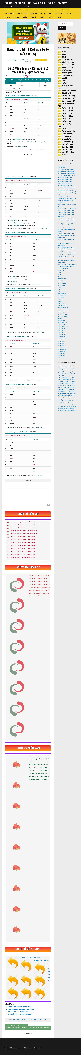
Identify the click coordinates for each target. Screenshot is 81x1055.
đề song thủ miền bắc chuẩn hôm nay (67, 193)
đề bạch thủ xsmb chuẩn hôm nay (66, 189)
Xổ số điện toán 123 (69, 90)
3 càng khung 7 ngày (63, 366)
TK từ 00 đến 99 (67, 134)
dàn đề (61, 393)
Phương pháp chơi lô (22, 13)
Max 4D (64, 81)
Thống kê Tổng (67, 128)
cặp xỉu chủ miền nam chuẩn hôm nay (67, 249)
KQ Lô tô (42, 17)
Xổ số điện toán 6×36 (63, 307)
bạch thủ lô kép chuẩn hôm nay (65, 196)
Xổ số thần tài (66, 93)
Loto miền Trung (67, 142)
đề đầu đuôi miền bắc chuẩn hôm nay (67, 191)
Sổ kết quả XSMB (68, 62)
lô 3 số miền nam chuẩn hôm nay (66, 255)
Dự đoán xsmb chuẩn (51, 10)
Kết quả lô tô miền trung (39, 1019)
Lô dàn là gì (65, 399)
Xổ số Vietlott (61, 297)
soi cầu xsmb (64, 406)
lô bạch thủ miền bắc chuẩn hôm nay (67, 198)
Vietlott (7, 17)
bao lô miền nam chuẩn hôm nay (66, 247)
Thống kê (33, 17)
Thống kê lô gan (67, 111)
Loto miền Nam (67, 139)
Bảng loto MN (61, 344)
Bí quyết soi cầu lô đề (67, 373)
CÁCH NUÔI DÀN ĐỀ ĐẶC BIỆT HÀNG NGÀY (20, 1014)
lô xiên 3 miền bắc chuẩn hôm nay (66, 212)
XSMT (50, 13)
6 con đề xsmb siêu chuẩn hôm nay (66, 171)
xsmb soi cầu (72, 410)
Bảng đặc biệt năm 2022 (66, 381)
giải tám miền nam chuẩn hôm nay (66, 253)
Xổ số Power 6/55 (62, 293)
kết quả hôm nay (67, 60)
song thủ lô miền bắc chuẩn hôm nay (67, 208)
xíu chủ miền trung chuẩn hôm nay (66, 243)
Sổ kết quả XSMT (68, 67)
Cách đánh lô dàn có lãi (65, 385)
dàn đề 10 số (66, 393)
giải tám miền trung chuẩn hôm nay (66, 227)
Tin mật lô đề (34, 13)
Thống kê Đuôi (67, 121)
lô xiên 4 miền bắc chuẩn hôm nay (66, 214)
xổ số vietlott (66, 70)
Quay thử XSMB (67, 144)
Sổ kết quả (68, 13)
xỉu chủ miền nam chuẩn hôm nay (66, 266)
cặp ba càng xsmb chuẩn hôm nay (66, 185)
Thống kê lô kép (67, 116)
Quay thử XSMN (67, 147)
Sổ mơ (59, 17)
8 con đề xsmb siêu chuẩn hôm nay (66, 173)
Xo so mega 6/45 (67, 73)
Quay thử (51, 17)
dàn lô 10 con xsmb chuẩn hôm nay (66, 187)
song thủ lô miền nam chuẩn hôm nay (67, 264)
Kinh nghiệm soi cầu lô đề (66, 397)
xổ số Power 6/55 (68, 75)
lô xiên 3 (60, 401)
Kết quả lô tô (26, 1019)
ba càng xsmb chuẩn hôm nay (65, 183)
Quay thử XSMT (67, 150)
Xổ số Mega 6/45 (62, 295)
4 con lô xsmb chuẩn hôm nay (65, 177)
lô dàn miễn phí (71, 399)
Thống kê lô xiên (67, 113)
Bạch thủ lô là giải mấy (66, 377)
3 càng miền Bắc (72, 366)
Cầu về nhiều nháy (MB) (63, 311)
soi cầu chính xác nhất (67, 404)
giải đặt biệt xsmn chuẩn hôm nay (66, 251)
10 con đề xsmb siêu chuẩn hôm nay (66, 175)
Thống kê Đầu (66, 119)
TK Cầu (25, 17)
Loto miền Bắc (67, 136)
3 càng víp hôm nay (65, 370)
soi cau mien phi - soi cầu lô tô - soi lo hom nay (20, 60)
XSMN (45, 13)
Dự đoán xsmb (38, 10)
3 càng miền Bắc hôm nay (64, 368)
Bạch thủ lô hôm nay (66, 375)
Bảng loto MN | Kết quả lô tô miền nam (19, 1007)
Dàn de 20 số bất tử (67, 389)
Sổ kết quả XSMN (68, 65)
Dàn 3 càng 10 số (65, 387)
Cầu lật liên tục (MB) (69, 98)
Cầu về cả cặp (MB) (68, 101)
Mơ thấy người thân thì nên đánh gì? (39, 1027)
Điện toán (16, 17)
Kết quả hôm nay (58, 13)
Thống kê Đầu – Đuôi (63, 326)
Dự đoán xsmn (9, 13)
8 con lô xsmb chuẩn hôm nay (65, 181)
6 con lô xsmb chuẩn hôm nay (65, 179)
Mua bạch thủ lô (66, 401)
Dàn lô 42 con (65, 391)
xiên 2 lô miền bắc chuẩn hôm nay (66, 210)
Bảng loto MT (17, 1019)
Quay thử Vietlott (68, 152)
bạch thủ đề (66, 379)
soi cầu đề (69, 406)
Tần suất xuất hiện (68, 131)
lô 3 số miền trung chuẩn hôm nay (66, 233)
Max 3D (64, 78)
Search (61, 28)
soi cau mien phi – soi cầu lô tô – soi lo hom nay (36, 3)
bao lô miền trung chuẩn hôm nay (66, 218)
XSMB (40, 13)
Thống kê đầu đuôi (68, 108)
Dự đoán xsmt (65, 10)
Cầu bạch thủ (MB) (68, 96)
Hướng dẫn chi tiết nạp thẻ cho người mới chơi (21, 1009)
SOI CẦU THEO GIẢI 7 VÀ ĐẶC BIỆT (18, 1011)
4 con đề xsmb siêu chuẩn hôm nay (66, 169)
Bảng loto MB (61, 345)
